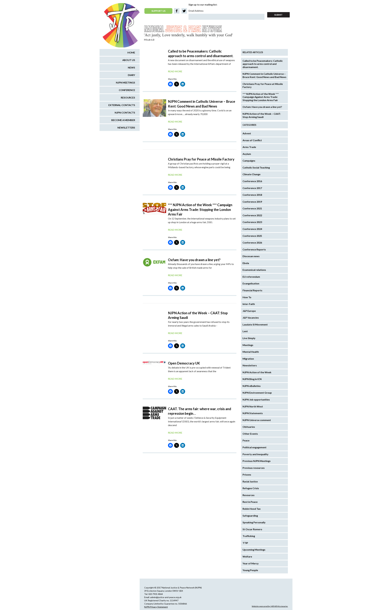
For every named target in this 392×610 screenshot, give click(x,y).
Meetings (248, 345)
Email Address (196, 10)
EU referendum (251, 276)
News (131, 67)
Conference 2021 (252, 208)
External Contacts (121, 105)
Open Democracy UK (184, 363)
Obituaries (249, 426)
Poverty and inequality (255, 454)
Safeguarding (250, 515)
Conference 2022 (252, 215)
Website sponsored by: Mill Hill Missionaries (270, 606)
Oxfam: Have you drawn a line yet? (194, 260)
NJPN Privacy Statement (156, 607)
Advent (247, 133)
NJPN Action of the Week (257, 372)
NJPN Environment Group (257, 392)
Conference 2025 (252, 235)
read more (175, 71)
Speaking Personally (254, 522)
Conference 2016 (252, 181)
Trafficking (249, 535)
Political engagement (254, 447)
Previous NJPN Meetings (257, 460)
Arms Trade (249, 146)
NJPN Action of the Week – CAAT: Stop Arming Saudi (262, 115)
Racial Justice (250, 481)
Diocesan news (251, 256)
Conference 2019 (252, 201)
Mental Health (251, 351)
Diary (131, 75)
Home (131, 52)
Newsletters (250, 365)
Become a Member (123, 120)
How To (247, 297)
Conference (127, 90)
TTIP (245, 542)
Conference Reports (254, 249)
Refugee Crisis (251, 488)
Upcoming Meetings (254, 549)
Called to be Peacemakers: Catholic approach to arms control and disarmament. (263, 63)
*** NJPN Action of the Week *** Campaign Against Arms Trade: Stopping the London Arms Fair (200, 209)
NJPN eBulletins (252, 385)
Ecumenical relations (254, 269)
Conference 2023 (252, 222)
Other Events (250, 433)
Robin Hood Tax (252, 508)
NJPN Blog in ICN (252, 379)
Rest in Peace (250, 501)
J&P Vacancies (251, 317)
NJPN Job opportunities (256, 399)
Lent (245, 331)
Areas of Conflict (252, 140)
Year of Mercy (251, 563)
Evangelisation (251, 283)
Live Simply (249, 338)
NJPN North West (253, 406)
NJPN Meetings (125, 82)
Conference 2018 (252, 194)
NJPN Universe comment (257, 420)
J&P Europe (249, 310)
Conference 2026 (252, 242)
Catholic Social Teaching (256, 167)
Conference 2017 (252, 188)
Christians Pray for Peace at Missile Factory (201, 159)
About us (128, 60)
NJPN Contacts (125, 112)
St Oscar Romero (252, 529)
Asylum (247, 153)
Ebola (246, 263)
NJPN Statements (253, 413)
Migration (248, 358)
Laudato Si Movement (255, 324)
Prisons (247, 474)
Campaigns (249, 160)
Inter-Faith (249, 303)
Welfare (247, 556)
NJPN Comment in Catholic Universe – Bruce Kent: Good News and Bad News (264, 75)
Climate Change (251, 174)
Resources (248, 495)
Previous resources (254, 467)
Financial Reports (252, 290)
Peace (246, 440)
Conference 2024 (252, 228)
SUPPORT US (158, 10)
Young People (250, 570)
